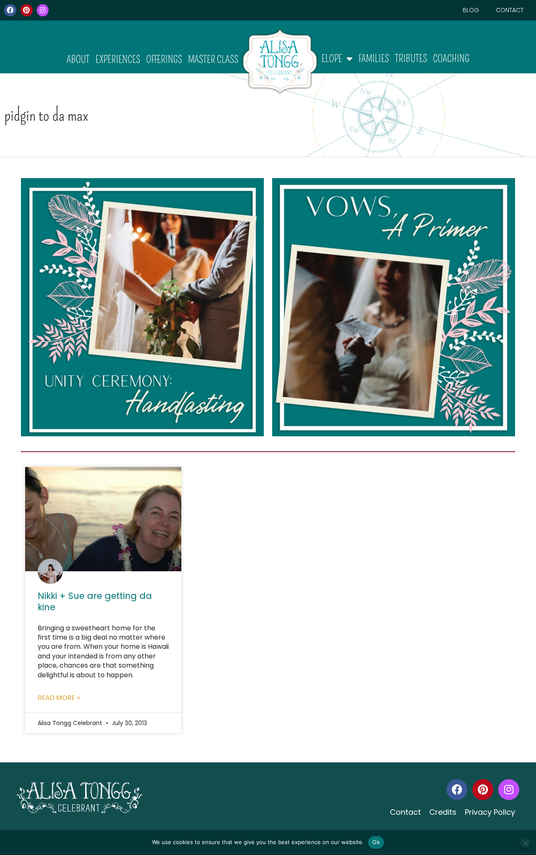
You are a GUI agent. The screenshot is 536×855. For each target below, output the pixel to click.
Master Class (213, 59)
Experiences (117, 59)
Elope (332, 59)
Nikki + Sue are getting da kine (95, 601)
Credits (442, 812)
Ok (376, 842)
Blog (471, 10)
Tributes (411, 59)
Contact (509, 10)
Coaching (451, 59)
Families (373, 59)
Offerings (164, 59)
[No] (525, 842)
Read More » (59, 697)
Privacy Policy (490, 812)
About (78, 59)
